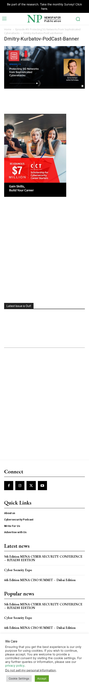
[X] (31, 485)
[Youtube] (42, 485)
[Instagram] (19, 485)
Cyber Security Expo (18, 570)
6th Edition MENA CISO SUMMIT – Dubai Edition (40, 580)
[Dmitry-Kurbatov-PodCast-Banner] (44, 87)
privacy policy (14, 665)
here (44, 8)
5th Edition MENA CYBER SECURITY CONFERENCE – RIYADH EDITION (43, 558)
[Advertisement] (44, 250)
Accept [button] (41, 678)
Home (7, 29)
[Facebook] (8, 485)
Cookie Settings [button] (19, 678)
